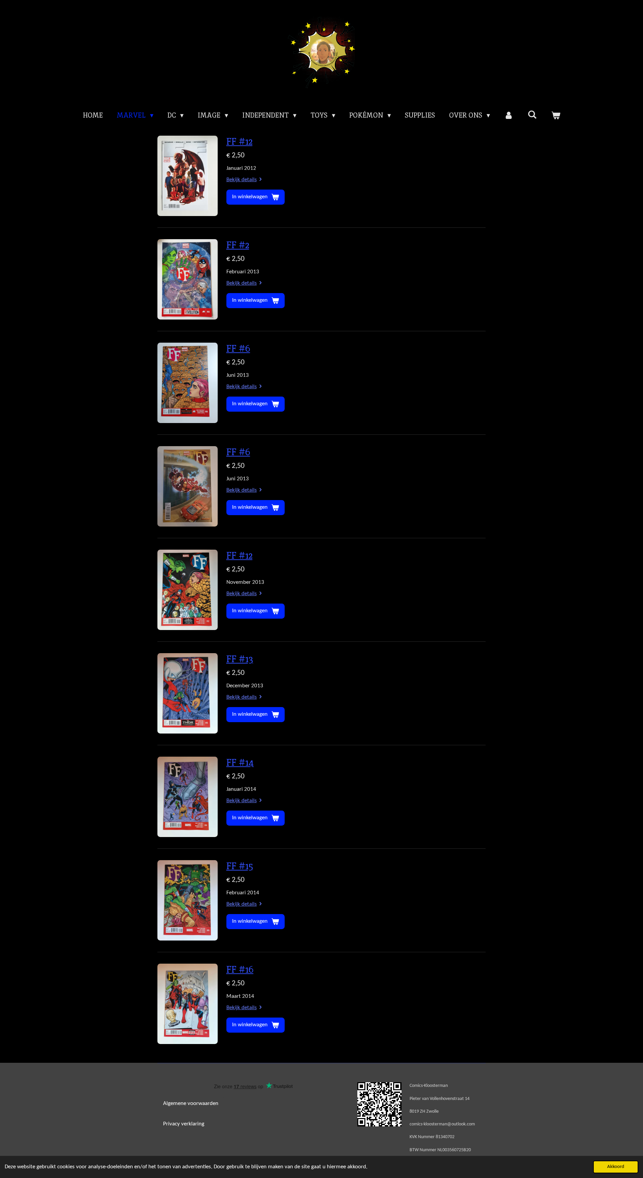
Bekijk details (241, 180)
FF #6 (238, 348)
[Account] (509, 115)
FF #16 (240, 969)
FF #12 (239, 141)
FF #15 (239, 866)
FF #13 (239, 659)
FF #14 (240, 762)
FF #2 (237, 245)
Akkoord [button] (615, 1166)
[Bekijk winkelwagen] (556, 115)
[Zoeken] (532, 114)
